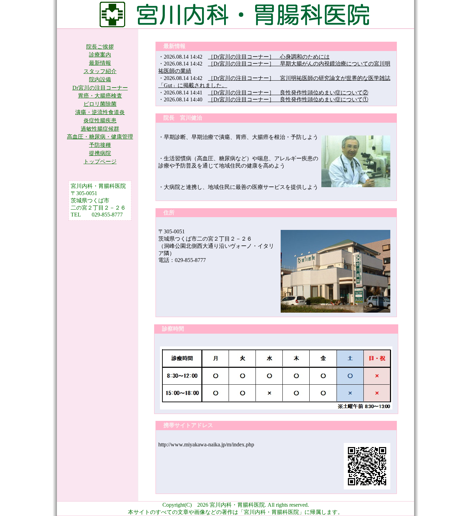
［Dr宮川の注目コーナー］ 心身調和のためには (269, 57)
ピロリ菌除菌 (100, 104)
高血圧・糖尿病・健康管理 (100, 137)
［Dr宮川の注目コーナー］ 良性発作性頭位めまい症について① (288, 99)
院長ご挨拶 (100, 47)
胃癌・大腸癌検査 (100, 96)
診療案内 (100, 55)
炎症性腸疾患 (100, 120)
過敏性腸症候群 (100, 129)
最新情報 (100, 63)
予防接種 (100, 145)
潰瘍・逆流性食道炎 (100, 112)
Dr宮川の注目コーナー (100, 88)
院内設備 (100, 79)
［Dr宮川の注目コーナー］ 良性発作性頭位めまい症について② (288, 92)
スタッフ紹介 (100, 71)
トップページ (100, 161)
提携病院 (100, 153)
